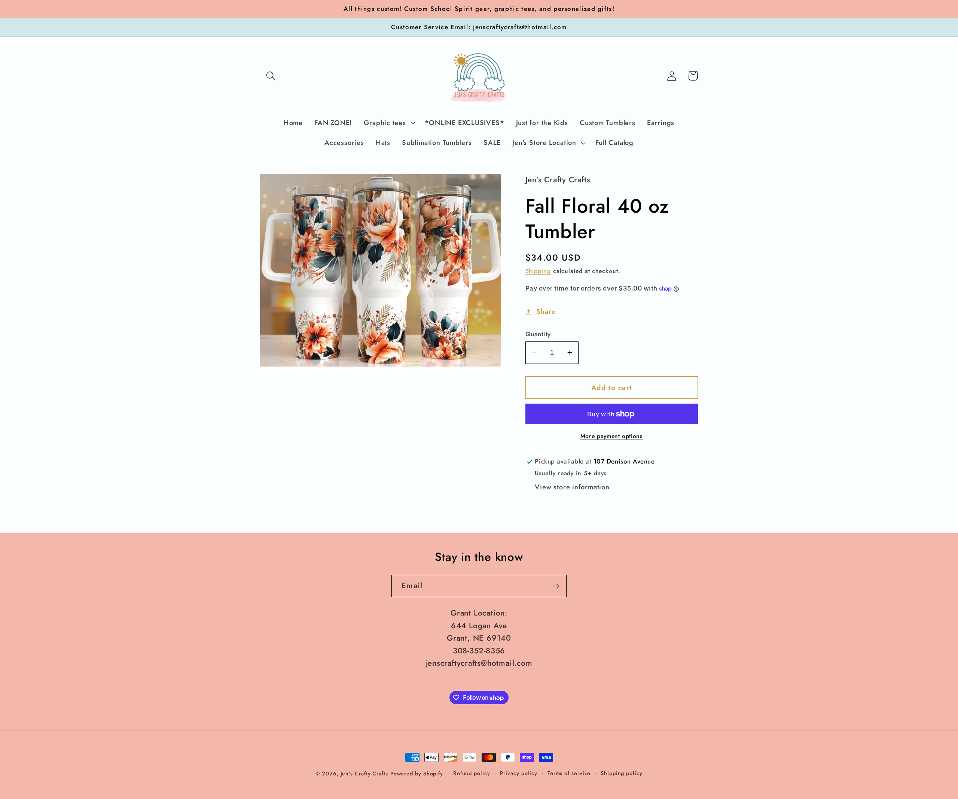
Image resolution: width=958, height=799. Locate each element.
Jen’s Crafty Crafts (364, 773)
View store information (572, 487)
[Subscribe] (555, 586)
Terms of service (569, 773)
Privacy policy (518, 773)
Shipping (538, 271)
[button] (270, 75)
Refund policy (471, 773)
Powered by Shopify (416, 773)
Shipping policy (622, 773)
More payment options (611, 436)
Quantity (538, 334)
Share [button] (545, 311)
